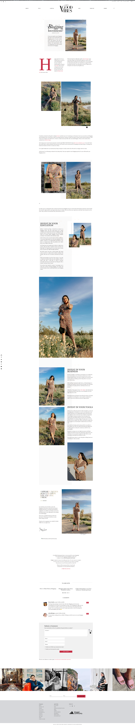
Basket (132, 1)
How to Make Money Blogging (48, 588)
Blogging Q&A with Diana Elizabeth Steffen (66, 589)
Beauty (40, 705)
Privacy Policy (56, 714)
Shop (121, 1)
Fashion (40, 708)
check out (92, 8)
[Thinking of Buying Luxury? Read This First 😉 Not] (56, 679)
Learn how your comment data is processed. (63, 659)
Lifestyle (40, 713)
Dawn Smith (51, 602)
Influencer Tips (42, 712)
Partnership (56, 713)
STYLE (39, 8)
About (118, 1)
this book (58, 135)
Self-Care (40, 716)
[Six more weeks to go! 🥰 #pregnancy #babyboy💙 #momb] (101, 679)
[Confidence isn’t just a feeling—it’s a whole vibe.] (34, 679)
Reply (87, 602)
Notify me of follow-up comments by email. (55, 646)
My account (56, 705)
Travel (40, 717)
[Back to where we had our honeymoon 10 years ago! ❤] (79, 679)
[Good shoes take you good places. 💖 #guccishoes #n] (123, 679)
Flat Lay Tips (41, 709)
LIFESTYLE (52, 8)
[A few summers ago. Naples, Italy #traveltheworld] (11, 679)
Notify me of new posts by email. (52, 649)
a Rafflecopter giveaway (66, 568)
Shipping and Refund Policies (59, 708)
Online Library (126, 1)
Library (105, 8)
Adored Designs (86, 58)
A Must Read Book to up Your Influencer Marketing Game (83, 589)
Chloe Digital (82, 389)
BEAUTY (27, 8)
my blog (56, 65)
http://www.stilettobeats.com (79, 142)
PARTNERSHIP (114, 1)
